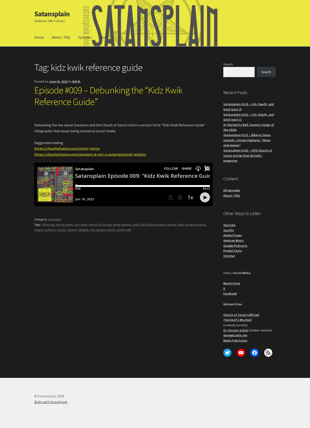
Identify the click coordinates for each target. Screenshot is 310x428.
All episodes (231, 190)
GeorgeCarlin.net (235, 335)
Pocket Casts (232, 251)
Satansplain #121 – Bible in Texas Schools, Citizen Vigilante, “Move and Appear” (247, 140)
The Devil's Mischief (237, 320)
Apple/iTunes (232, 235)
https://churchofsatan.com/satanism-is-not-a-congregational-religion (90, 154)
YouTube (229, 225)
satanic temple (77, 230)
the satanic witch (102, 230)
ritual (61, 230)
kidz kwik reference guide (158, 225)
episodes (54, 219)
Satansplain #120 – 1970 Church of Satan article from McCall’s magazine (247, 155)
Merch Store (231, 283)
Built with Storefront (50, 402)
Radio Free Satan (235, 340)
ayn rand (80, 225)
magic (38, 230)
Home (39, 37)
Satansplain (52, 13)
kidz (136, 225)
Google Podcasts (235, 246)
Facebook (230, 293)
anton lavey (64, 225)
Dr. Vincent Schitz (235, 330)
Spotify (228, 230)
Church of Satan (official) (241, 315)
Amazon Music (233, 240)
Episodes (85, 37)
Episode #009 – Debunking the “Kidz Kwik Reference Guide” (108, 96)
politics (50, 230)
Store (104, 37)
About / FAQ (61, 37)
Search (228, 64)
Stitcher (229, 256)
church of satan (100, 225)
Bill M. (76, 81)
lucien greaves (195, 225)
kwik (180, 225)
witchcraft (123, 230)
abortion (48, 225)
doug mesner (122, 225)
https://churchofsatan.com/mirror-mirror (67, 148)
